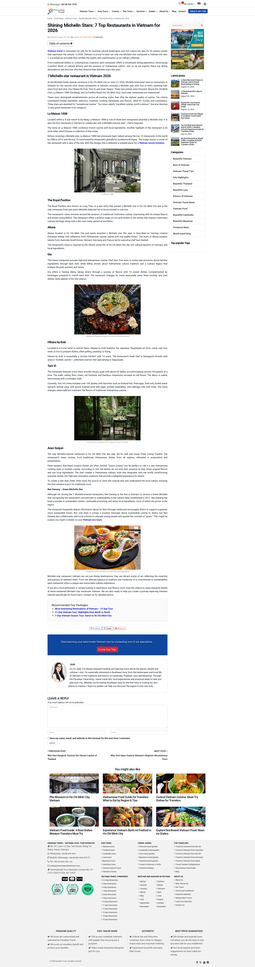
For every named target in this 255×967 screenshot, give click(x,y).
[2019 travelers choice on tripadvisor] (72, 889)
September (144, 903)
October (160, 903)
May (142, 895)
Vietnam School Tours (112, 868)
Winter (160, 885)
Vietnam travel (55, 50)
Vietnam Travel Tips (183, 171)
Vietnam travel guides (148, 846)
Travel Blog (58, 18)
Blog (174, 11)
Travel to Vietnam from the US (188, 846)
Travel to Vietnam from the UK (188, 853)
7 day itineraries (109, 891)
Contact (182, 11)
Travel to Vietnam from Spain (187, 861)
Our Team (179, 887)
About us (179, 880)
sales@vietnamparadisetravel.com (65, 865)
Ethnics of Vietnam (183, 196)
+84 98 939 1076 (69, 853)
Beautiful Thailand (182, 183)
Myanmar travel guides (148, 857)
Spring (143, 881)
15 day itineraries (110, 919)
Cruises (116, 11)
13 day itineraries (110, 912)
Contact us (179, 905)
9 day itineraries (109, 898)
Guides (152, 11)
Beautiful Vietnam (182, 158)
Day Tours (128, 11)
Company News (181, 227)
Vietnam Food (71, 18)
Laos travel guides (147, 853)
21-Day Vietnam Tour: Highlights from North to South (82, 612)
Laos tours (107, 857)
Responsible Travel (183, 898)
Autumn (143, 885)
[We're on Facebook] (197, 962)
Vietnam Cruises (109, 871)
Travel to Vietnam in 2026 (150, 864)
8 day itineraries (109, 894)
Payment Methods (183, 894)
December (161, 906)
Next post (160, 751)
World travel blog (182, 233)
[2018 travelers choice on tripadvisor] (57, 889)
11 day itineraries (110, 905)
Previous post (57, 751)
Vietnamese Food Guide (185, 868)
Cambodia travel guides (149, 850)
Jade (72, 664)
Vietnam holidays (146, 868)
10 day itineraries (110, 901)
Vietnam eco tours (92, 519)
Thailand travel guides (148, 861)
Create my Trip (198, 11)
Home (49, 18)
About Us (164, 11)
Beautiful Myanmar (183, 221)
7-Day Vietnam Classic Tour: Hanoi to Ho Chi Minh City (83, 615)
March (142, 892)
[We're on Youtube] (204, 962)
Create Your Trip (107, 649)
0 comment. (98, 37)
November (144, 906)
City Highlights (181, 177)
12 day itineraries (110, 908)
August (160, 899)
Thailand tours (109, 850)
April (159, 892)
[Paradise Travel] (56, 11)
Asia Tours (103, 11)
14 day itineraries (110, 916)
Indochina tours (109, 864)
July (142, 899)
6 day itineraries (109, 887)
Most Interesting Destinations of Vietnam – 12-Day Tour (84, 608)
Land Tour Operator (183, 901)
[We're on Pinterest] (208, 962)
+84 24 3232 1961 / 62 (63, 861)
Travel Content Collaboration (187, 864)
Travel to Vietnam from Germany (189, 857)
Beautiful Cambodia (183, 214)
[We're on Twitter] (200, 962)
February (161, 888)
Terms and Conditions (184, 890)
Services (141, 11)
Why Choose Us (181, 883)
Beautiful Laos (180, 189)
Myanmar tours (109, 861)
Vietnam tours (108, 846)
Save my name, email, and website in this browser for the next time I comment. (90, 738)
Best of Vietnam (181, 164)
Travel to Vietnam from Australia (189, 850)
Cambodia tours (109, 853)
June (159, 895)
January (143, 888)
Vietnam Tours (87, 11)
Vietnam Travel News (184, 202)
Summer (160, 881)
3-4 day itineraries (110, 880)
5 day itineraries (109, 883)
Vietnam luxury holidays (151, 142)
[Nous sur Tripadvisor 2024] (88, 889)
